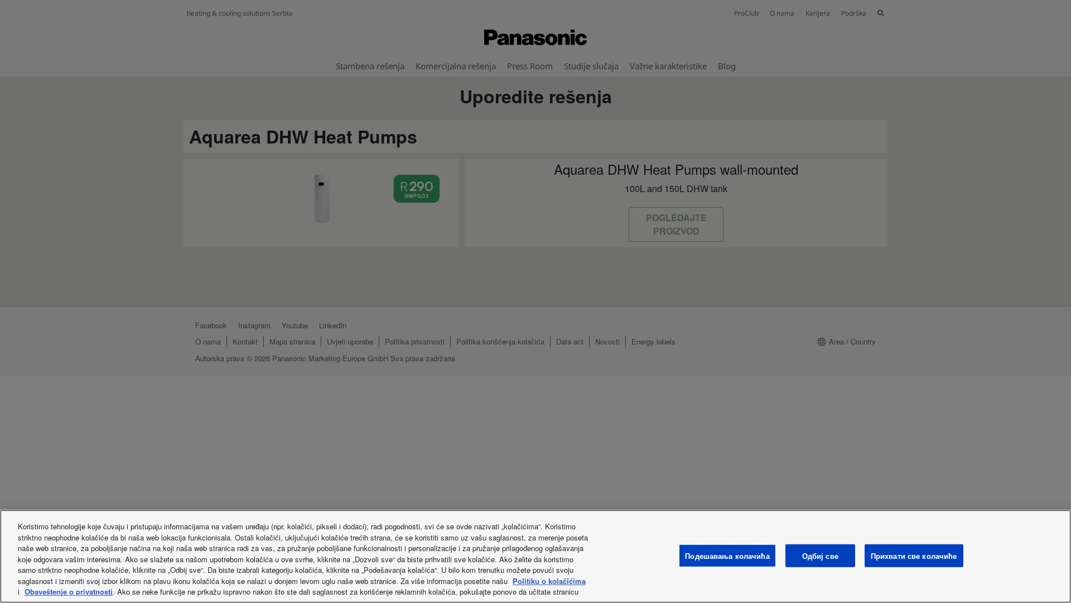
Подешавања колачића (727, 555)
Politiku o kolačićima (549, 581)
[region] (535, 556)
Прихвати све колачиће (914, 555)
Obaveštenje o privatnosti (69, 591)
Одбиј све (820, 555)
